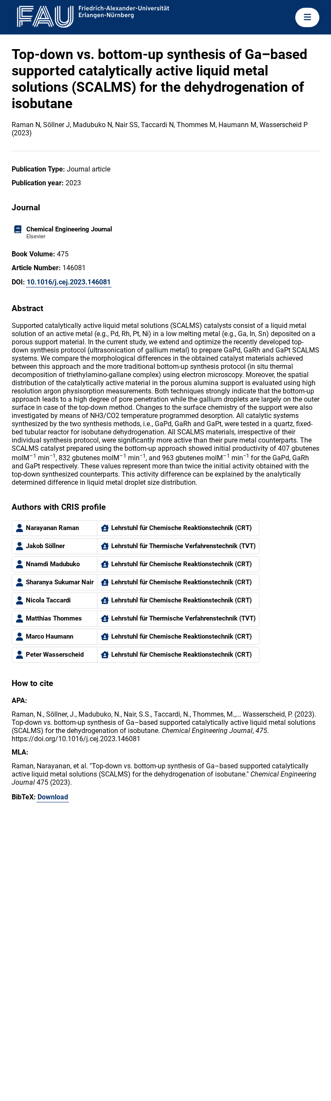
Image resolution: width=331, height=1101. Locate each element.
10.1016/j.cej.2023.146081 (69, 282)
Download (52, 797)
